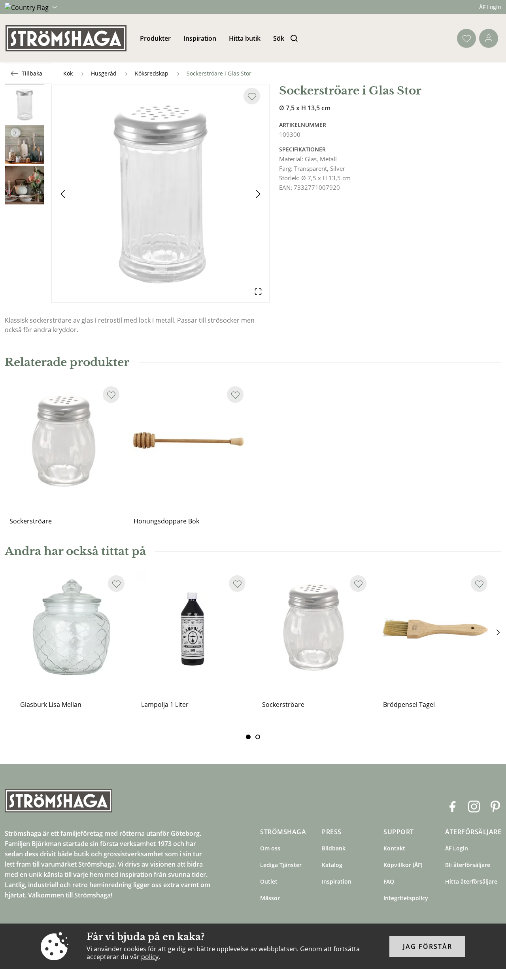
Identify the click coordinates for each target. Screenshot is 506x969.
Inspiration (199, 38)
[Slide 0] (248, 737)
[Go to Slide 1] (24, 104)
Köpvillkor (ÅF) (402, 865)
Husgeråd (104, 73)
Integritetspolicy (405, 898)
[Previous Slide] (63, 194)
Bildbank (334, 848)
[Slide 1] (257, 737)
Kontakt (394, 848)
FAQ (388, 881)
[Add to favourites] (252, 96)
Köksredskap (151, 73)
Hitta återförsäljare (471, 881)
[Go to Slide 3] (24, 185)
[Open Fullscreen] (258, 291)
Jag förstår (427, 946)
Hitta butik (245, 38)
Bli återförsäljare (467, 865)
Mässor (270, 898)
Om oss (270, 848)
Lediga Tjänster (281, 865)
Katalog (332, 865)
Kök (68, 73)
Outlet (269, 881)
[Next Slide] (258, 194)
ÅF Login (490, 7)
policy (150, 956)
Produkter (155, 38)
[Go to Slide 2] (24, 144)
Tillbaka (32, 73)
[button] (160, 193)
